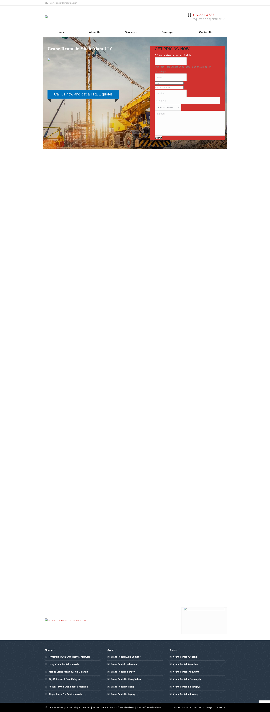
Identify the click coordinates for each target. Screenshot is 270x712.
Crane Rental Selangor (123, 671)
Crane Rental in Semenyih (187, 679)
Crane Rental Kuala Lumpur (125, 656)
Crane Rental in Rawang (186, 694)
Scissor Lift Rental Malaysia (148, 707)
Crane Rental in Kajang (123, 694)
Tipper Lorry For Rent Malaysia (65, 694)
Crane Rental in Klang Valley (126, 679)
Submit (158, 138)
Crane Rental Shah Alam (124, 664)
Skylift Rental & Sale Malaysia (64, 679)
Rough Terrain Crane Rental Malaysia (68, 686)
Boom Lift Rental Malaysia (122, 707)
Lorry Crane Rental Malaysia (64, 664)
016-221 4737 (203, 15)
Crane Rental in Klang (122, 686)
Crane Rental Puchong (185, 656)
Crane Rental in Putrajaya (186, 686)
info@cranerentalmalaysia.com (63, 3)
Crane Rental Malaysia (58, 707)
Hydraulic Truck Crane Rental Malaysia (69, 656)
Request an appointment (207, 19)
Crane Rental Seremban (185, 664)
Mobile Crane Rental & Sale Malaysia (68, 671)
